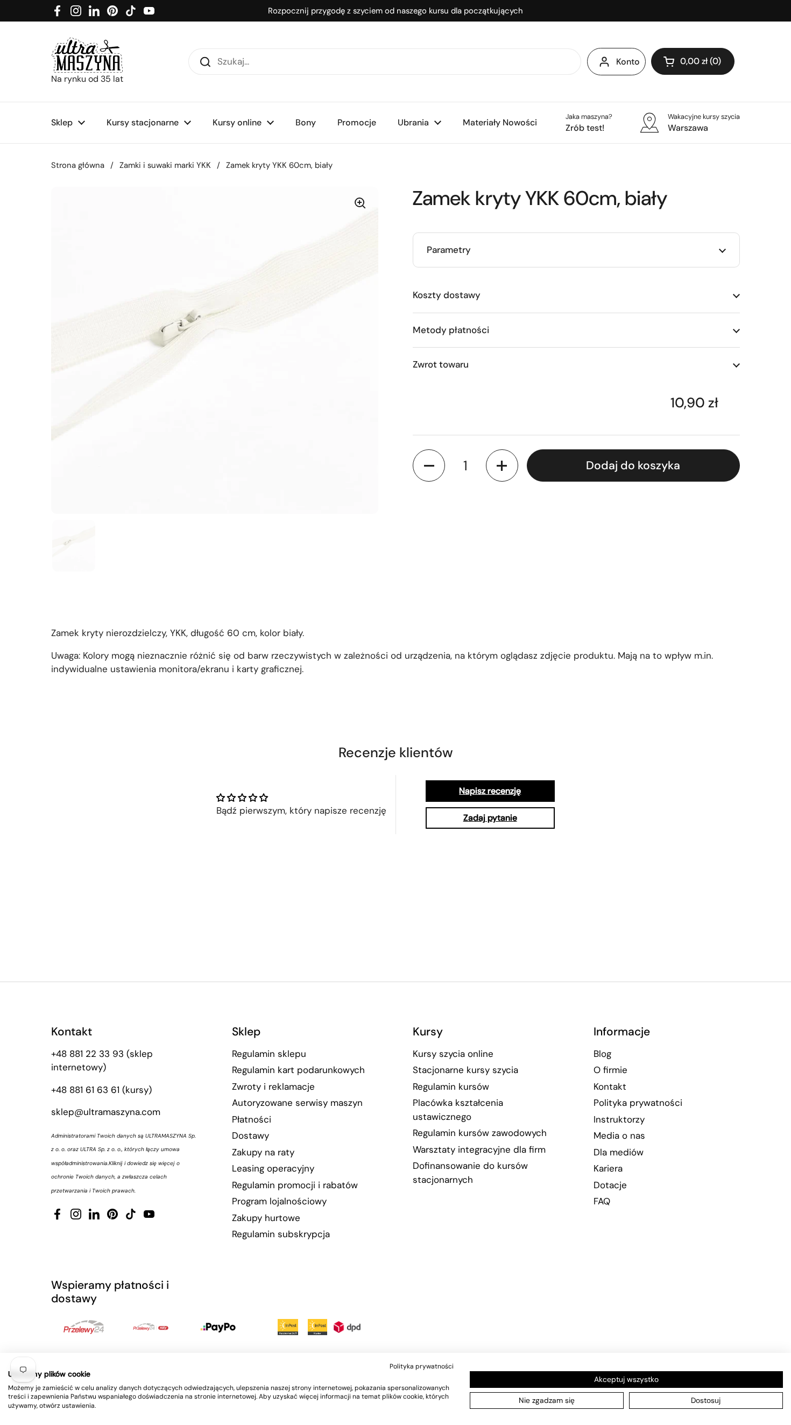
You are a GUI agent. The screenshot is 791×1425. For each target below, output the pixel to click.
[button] (692, 61)
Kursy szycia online (453, 1054)
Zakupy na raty (263, 1152)
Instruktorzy (619, 1119)
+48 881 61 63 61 (85, 1090)
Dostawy (250, 1135)
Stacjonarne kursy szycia (465, 1070)
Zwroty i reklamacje (273, 1086)
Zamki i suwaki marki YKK (165, 165)
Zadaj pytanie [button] (490, 817)
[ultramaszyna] (87, 55)
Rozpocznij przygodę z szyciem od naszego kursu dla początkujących (395, 10)
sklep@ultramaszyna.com (105, 1112)
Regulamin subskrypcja (281, 1234)
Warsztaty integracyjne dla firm (479, 1149)
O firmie (610, 1070)
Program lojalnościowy (279, 1201)
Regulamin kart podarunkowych (298, 1070)
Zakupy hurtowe (266, 1218)
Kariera (608, 1168)
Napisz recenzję (490, 790)
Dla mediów (619, 1152)
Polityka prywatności (638, 1103)
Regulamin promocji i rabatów (295, 1185)
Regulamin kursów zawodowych (480, 1133)
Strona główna (77, 165)
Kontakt (610, 1086)
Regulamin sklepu (269, 1054)
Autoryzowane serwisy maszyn (297, 1103)
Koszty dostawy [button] (447, 295)
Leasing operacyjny (273, 1168)
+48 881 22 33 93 (87, 1054)
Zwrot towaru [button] (441, 364)
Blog (602, 1054)
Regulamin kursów (451, 1086)
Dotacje (610, 1185)
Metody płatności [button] (451, 330)
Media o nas (619, 1135)
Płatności (251, 1119)
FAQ (602, 1201)
